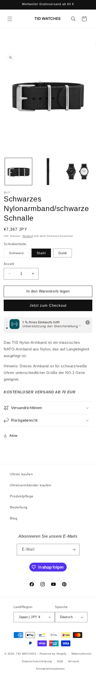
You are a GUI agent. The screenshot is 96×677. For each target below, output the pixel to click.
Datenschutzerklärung (37, 661)
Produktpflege (21, 496)
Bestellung (19, 507)
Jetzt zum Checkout (48, 305)
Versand (27, 236)
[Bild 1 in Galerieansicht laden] (18, 171)
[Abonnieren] (73, 549)
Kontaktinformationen (50, 668)
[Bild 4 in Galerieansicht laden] (77, 171)
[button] (9, 18)
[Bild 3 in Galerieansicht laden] (48, 171)
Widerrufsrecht (81, 653)
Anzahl (9, 264)
